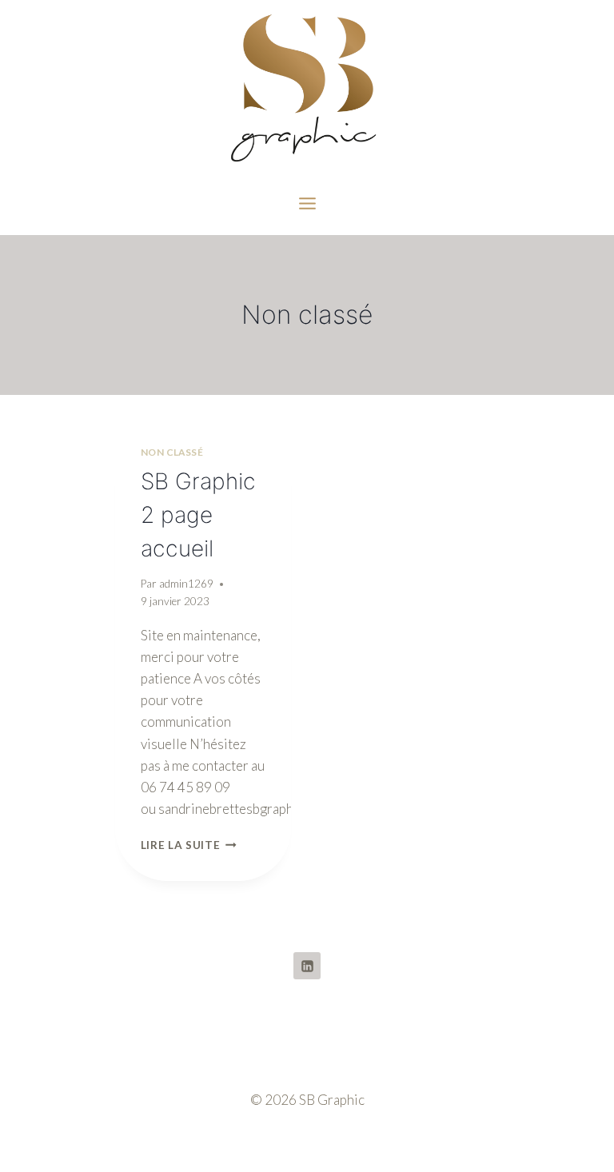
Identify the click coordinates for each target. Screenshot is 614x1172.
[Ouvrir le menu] (307, 203)
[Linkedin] (307, 965)
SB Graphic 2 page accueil (198, 515)
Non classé (172, 452)
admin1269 (186, 583)
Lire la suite (189, 845)
